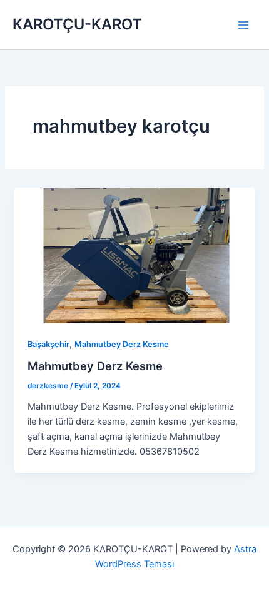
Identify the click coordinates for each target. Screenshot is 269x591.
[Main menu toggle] (243, 25)
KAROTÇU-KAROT (77, 24)
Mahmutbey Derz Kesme (121, 344)
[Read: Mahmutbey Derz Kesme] (134, 254)
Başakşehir (48, 344)
